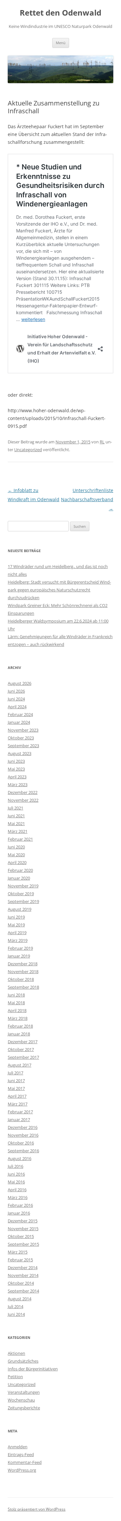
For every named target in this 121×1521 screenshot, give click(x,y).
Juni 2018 (16, 995)
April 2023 (17, 777)
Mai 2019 (16, 925)
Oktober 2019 (21, 894)
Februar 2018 (20, 1026)
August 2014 (19, 1299)
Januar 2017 (19, 1119)
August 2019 (19, 909)
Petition (15, 1376)
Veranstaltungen (24, 1392)
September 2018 (23, 987)
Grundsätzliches (23, 1361)
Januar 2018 (19, 1034)
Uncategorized (28, 449)
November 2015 (23, 1228)
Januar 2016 (19, 1213)
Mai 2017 (16, 1088)
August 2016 (19, 1158)
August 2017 (19, 1065)
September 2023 (23, 745)
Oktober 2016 (21, 1143)
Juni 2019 (16, 917)
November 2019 (23, 886)
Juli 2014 (15, 1306)
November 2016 (23, 1135)
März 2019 (17, 940)
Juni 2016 (16, 1174)
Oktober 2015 (21, 1236)
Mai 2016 (16, 1182)
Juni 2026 (16, 691)
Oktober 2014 (21, 1283)
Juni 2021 (16, 816)
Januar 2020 (19, 878)
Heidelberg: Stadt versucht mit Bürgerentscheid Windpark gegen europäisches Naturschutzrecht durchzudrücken (59, 589)
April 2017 (17, 1096)
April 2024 (17, 707)
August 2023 (19, 753)
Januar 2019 (19, 956)
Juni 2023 (16, 761)
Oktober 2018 (21, 979)
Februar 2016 (20, 1205)
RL (102, 442)
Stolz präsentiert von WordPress (37, 1509)
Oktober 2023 (21, 738)
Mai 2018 (16, 1003)
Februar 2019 (20, 948)
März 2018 (17, 1018)
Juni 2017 (16, 1080)
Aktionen (16, 1353)
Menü (61, 42)
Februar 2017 (20, 1112)
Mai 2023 (16, 769)
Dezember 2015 (22, 1221)
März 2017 (17, 1104)
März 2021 (17, 831)
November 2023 (23, 730)
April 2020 (17, 862)
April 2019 (17, 932)
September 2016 (23, 1151)
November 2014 (23, 1275)
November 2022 (23, 800)
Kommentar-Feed (25, 1462)
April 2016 (17, 1190)
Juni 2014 (16, 1314)
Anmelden (17, 1447)
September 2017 (23, 1057)
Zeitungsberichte (24, 1408)
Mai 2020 (16, 855)
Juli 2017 (15, 1073)
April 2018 (17, 1010)
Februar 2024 (20, 714)
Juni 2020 (16, 847)
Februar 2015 (20, 1260)
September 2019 (23, 901)
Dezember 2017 (22, 1042)
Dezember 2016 (22, 1127)
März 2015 (17, 1252)
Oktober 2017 (21, 1049)
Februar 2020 (20, 870)
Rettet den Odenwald (60, 13)
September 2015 (23, 1244)
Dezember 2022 (22, 792)
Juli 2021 (15, 808)
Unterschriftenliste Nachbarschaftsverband (87, 499)
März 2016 (17, 1197)
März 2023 (17, 784)
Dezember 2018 (22, 964)
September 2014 (23, 1291)
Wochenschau (21, 1400)
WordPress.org (22, 1470)
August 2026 (19, 683)
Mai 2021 (16, 823)
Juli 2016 (15, 1166)
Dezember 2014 (22, 1267)
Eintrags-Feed (21, 1454)
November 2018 (23, 971)
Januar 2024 (19, 722)
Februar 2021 (20, 839)
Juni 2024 (16, 699)
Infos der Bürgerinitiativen (33, 1369)
